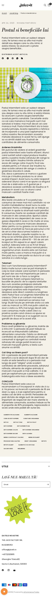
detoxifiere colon (11, 430)
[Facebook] (3, 58)
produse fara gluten (12, 441)
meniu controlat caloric (14, 437)
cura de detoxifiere (11, 418)
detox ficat (31, 422)
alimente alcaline (30, 415)
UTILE (5, 466)
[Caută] (45, 5)
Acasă (4, 13)
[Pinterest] (13, 58)
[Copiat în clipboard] (22, 58)
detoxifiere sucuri (11, 433)
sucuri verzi (8, 449)
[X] (8, 58)
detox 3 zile (17, 422)
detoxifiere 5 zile (23, 426)
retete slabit (9, 445)
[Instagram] (10, 570)
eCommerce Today (31, 592)
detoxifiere (8, 426)
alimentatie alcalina (11, 415)
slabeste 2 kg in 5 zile (26, 445)
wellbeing (21, 449)
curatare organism (31, 418)
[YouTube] (16, 570)
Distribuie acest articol (15, 54)
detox (6, 422)
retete (43, 441)
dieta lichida (27, 433)
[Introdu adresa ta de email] (47, 484)
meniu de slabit (34, 437)
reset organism (31, 441)
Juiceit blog (13, 13)
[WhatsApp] (17, 58)
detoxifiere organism (30, 430)
